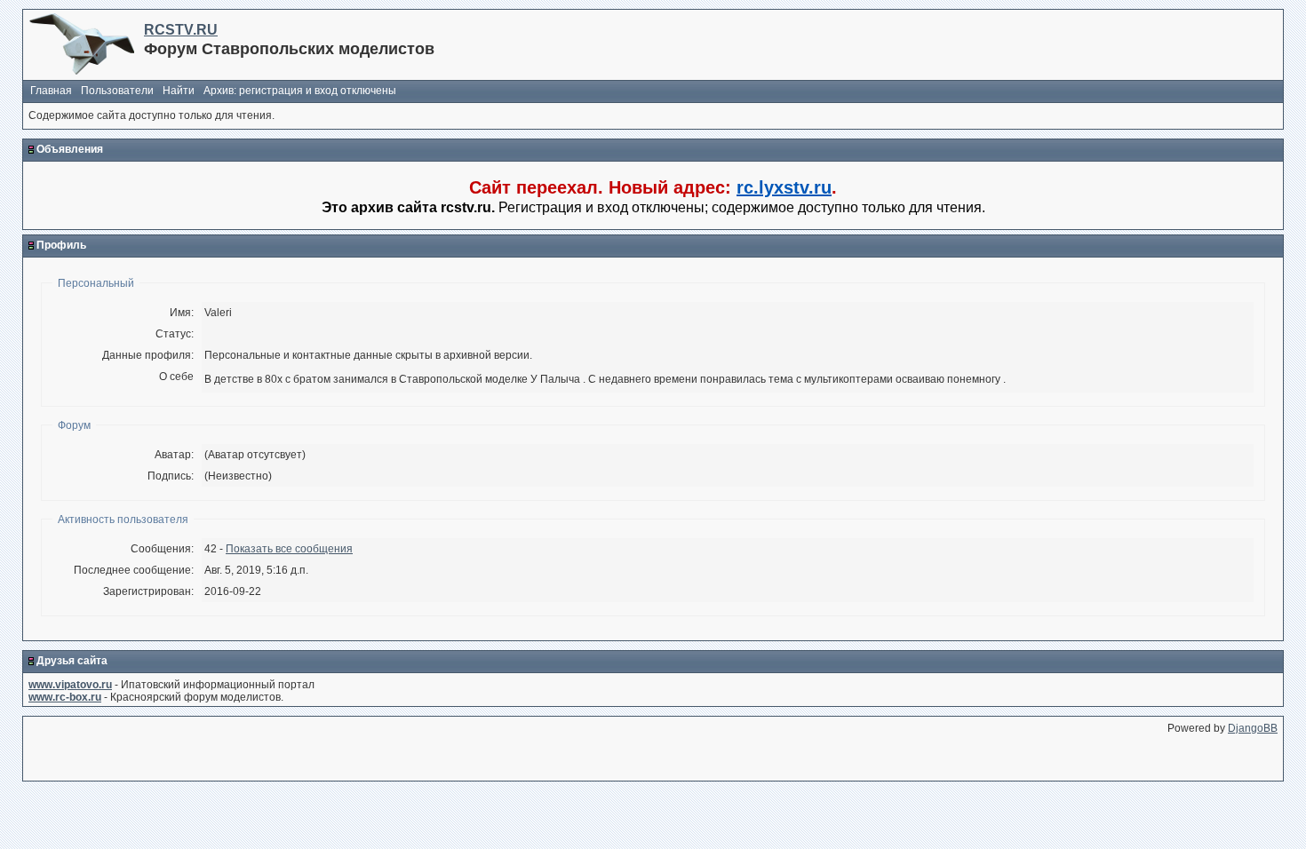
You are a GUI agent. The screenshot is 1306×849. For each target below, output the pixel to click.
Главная (51, 90)
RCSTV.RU (181, 29)
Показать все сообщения (289, 549)
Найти (179, 90)
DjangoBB (1253, 728)
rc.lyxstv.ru (784, 187)
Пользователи (117, 90)
